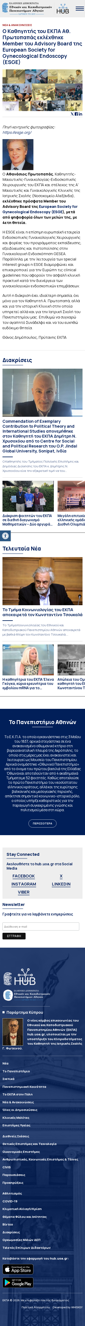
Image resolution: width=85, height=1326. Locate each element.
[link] (5, 535)
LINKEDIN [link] (61, 884)
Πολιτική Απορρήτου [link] (36, 1307)
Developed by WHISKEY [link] (68, 1307)
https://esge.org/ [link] (16, 132)
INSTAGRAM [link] (23, 884)
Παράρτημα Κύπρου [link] (25, 1012)
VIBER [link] (24, 892)
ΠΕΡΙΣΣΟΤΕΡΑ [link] (42, 823)
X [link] (61, 876)
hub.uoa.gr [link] (59, 1258)
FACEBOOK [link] (24, 876)
